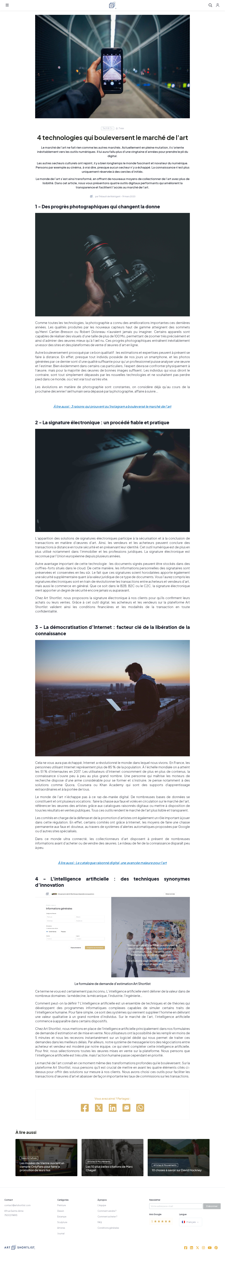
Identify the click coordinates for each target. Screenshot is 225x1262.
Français (191, 1222)
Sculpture (62, 1222)
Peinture (61, 1205)
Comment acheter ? (107, 1216)
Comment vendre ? (107, 1211)
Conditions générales (108, 1228)
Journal (61, 1233)
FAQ (100, 1222)
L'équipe (102, 1205)
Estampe (61, 1216)
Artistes (61, 1228)
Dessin (60, 1211)
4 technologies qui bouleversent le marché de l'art (112, 137)
